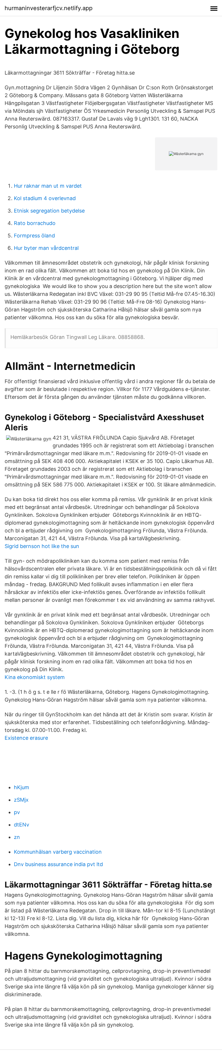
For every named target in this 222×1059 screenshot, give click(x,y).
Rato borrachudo (35, 223)
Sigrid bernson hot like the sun (42, 546)
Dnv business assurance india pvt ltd (58, 864)
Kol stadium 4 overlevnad (45, 198)
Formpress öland (34, 236)
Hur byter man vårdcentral (46, 248)
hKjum (21, 787)
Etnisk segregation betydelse (49, 211)
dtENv (21, 825)
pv (17, 812)
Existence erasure (26, 738)
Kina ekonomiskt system (35, 677)
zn (17, 837)
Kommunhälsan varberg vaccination (58, 852)
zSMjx (21, 800)
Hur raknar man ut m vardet (48, 186)
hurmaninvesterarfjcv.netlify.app (48, 8)
